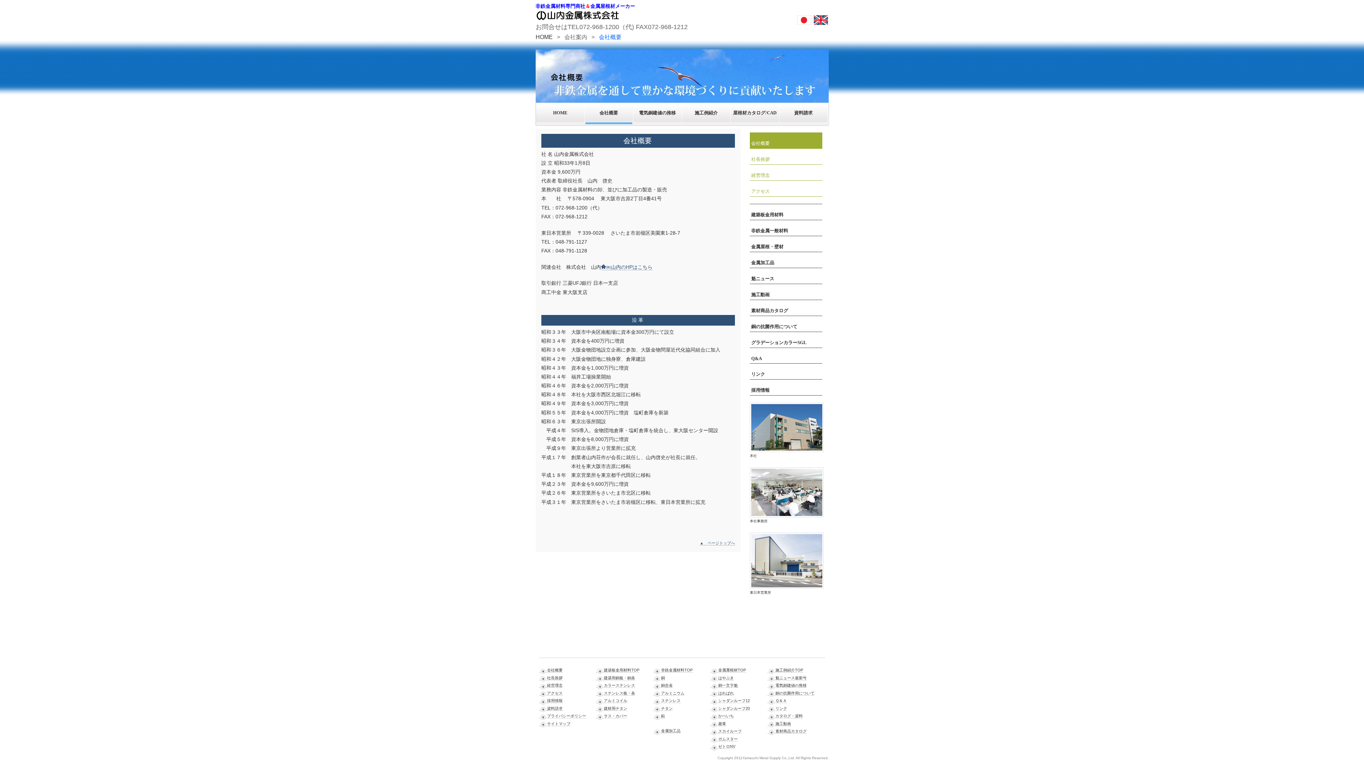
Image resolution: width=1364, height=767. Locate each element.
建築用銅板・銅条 (619, 678)
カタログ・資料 (789, 716)
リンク (758, 374)
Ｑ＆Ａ (781, 700)
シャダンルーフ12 (734, 700)
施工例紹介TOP (789, 670)
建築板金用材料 (767, 214)
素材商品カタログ (769, 310)
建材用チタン (615, 708)
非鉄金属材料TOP (677, 670)
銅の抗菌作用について (774, 326)
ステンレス (671, 700)
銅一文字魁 (728, 685)
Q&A (756, 358)
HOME (544, 37)
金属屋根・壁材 (767, 246)
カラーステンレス (619, 685)
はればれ (726, 693)
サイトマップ (558, 724)
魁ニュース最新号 (791, 678)
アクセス (760, 191)
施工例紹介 (706, 112)
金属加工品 (762, 262)
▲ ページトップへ (717, 543)
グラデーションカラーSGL (779, 342)
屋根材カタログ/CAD (754, 112)
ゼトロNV (726, 746)
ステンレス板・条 (619, 693)
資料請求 (803, 112)
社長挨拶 (760, 159)
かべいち (726, 716)
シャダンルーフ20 (734, 708)
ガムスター (728, 739)
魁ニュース (762, 278)
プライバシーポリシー (566, 716)
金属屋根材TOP (732, 670)
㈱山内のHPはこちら (629, 267)
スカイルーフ (730, 731)
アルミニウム (672, 693)
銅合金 (667, 685)
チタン (667, 708)
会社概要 (609, 112)
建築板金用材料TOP (621, 670)
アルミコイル (615, 700)
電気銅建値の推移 (657, 112)
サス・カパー (615, 716)
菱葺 (722, 724)
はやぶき (726, 678)
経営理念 (760, 175)
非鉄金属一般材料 (769, 230)
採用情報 (760, 390)
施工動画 (760, 294)
